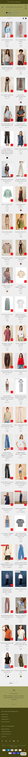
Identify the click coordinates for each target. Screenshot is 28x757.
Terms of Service (5, 721)
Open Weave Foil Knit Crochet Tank (7, 425)
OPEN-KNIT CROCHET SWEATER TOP (7, 180)
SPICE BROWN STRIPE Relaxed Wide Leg (7, 616)
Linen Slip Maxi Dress (21, 205)
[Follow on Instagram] (6, 741)
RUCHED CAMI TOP (20, 232)
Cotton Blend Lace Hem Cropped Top (7, 124)
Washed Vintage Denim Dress (7, 344)
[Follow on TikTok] (18, 741)
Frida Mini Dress (7, 232)
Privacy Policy (4, 714)
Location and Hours (6, 734)
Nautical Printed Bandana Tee (20, 616)
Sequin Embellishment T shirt (20, 287)
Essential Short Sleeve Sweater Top (20, 644)
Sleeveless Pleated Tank (20, 371)
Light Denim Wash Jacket (7, 40)
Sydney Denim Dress (20, 149)
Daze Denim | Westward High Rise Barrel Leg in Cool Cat (7, 398)
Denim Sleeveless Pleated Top (7, 509)
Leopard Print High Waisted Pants (7, 371)
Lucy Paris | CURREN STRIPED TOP (7, 534)
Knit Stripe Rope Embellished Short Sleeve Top (21, 535)
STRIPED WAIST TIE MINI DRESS (7, 286)
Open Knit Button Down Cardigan (7, 68)
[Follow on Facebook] (2, 741)
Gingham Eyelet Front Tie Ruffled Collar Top (21, 484)
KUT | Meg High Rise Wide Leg (7, 95)
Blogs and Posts (5, 729)
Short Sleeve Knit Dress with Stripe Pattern (21, 397)
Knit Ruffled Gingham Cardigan (21, 124)
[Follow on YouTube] (14, 741)
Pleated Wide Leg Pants (7, 315)
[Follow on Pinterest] (10, 741)
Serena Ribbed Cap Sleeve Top (7, 671)
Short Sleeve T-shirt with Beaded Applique (21, 316)
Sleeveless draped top (21, 671)
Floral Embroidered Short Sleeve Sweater (7, 564)
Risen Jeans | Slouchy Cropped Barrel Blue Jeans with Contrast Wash (7, 455)
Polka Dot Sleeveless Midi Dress (21, 96)
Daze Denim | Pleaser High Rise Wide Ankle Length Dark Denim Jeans (7, 151)
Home (9, 12)
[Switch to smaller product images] (26, 18)
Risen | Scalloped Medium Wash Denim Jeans (20, 564)
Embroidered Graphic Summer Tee (21, 454)
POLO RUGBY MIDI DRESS (21, 40)
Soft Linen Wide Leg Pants (20, 425)
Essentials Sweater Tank (7, 644)
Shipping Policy (5, 719)
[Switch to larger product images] (23, 18)
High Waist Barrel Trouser (21, 258)
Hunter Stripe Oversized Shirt (21, 68)
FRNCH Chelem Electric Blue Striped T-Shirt (7, 591)
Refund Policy (4, 716)
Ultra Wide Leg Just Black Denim (7, 483)
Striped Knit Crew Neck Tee (7, 258)
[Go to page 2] (17, 681)
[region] (14, 695)
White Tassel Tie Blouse (21, 344)
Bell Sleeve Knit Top (7, 205)
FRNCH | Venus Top (21, 589)
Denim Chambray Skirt (21, 509)
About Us (3, 736)
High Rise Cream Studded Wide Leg (21, 180)
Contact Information (6, 731)
